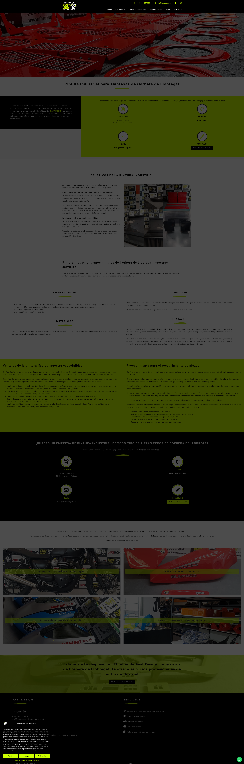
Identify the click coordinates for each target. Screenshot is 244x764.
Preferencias (42, 756)
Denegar (26, 756)
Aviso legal (36, 760)
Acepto (10, 756)
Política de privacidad (25, 760)
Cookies (16, 760)
